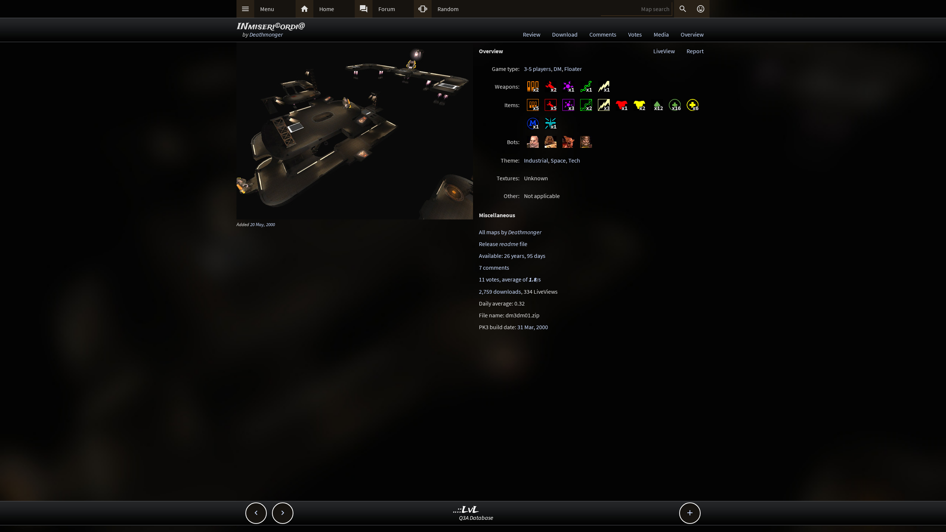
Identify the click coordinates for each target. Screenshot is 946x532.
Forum (386, 9)
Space (558, 160)
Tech (574, 160)
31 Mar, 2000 (532, 327)
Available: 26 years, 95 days (512, 255)
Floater (573, 68)
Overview (692, 34)
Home (326, 9)
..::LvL (466, 510)
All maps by (510, 232)
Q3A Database (476, 517)
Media (661, 34)
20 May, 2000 (262, 224)
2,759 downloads (500, 291)
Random (448, 9)
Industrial (536, 160)
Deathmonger (266, 34)
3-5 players (537, 68)
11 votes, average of (510, 279)
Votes (635, 34)
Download (565, 34)
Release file (503, 244)
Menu (267, 9)
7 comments (494, 267)
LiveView (664, 51)
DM (558, 68)
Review (531, 34)
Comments (602, 34)
